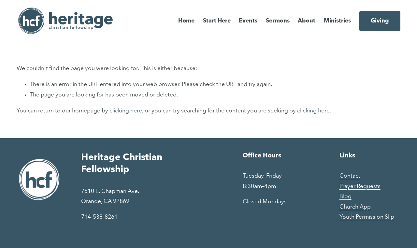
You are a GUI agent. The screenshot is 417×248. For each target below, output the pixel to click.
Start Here (217, 21)
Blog (345, 196)
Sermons (278, 21)
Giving (380, 21)
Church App (355, 207)
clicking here (125, 111)
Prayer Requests (360, 186)
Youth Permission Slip (366, 217)
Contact (349, 176)
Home (186, 21)
